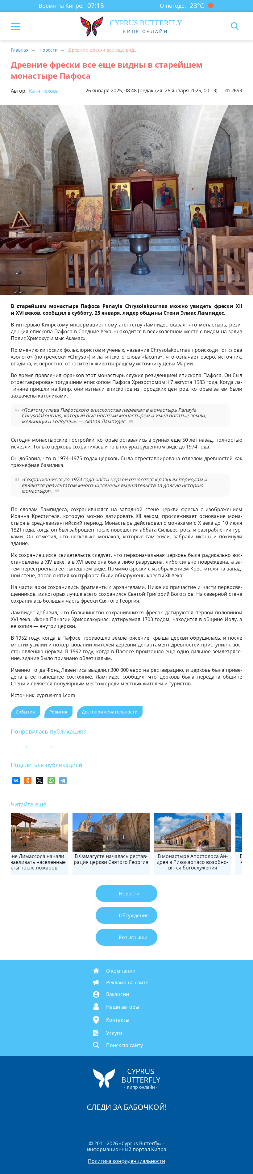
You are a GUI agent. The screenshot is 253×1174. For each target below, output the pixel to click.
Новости (48, 50)
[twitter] (120, 1123)
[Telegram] (63, 780)
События (25, 712)
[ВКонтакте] (16, 780)
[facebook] (92, 1123)
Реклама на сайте (127, 982)
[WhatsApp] (51, 780)
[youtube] (162, 1123)
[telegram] (134, 1123)
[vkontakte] (148, 1123)
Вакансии (117, 994)
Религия (58, 712)
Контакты (117, 1019)
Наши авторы (122, 1006)
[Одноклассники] (28, 780)
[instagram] (106, 1123)
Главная (20, 50)
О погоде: (173, 5)
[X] (39, 780)
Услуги (114, 1032)
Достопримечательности (110, 712)
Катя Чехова (43, 90)
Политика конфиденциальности (126, 1161)
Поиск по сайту (124, 1044)
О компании (120, 970)
